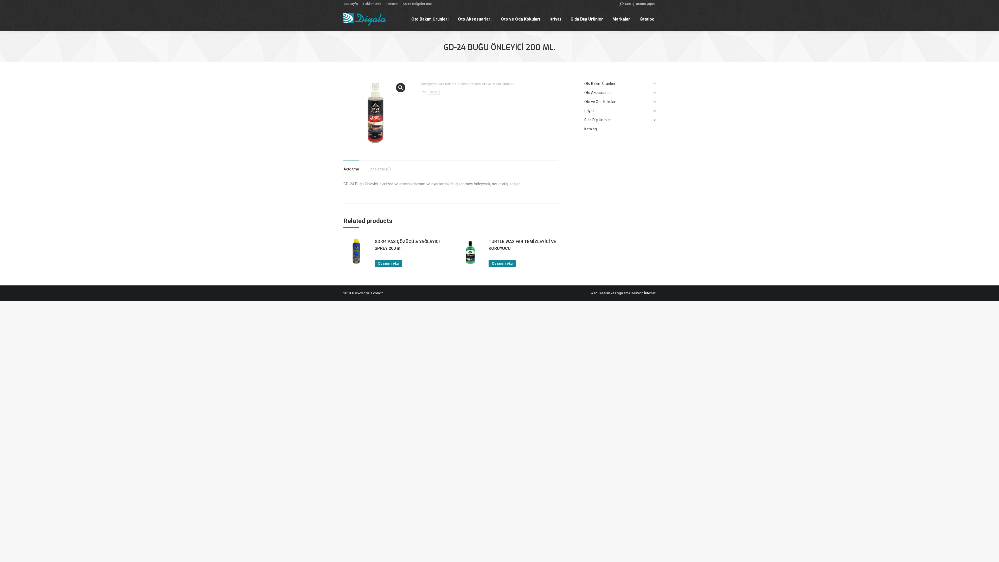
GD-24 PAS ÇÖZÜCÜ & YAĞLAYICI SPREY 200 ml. (407, 245)
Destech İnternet (643, 293)
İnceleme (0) (380, 169)
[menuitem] (350, 3)
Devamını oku (388, 263)
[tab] (351, 167)
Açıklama (351, 169)
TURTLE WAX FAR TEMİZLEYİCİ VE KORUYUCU (522, 245)
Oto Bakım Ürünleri (453, 84)
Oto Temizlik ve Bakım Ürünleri (490, 84)
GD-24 (434, 92)
